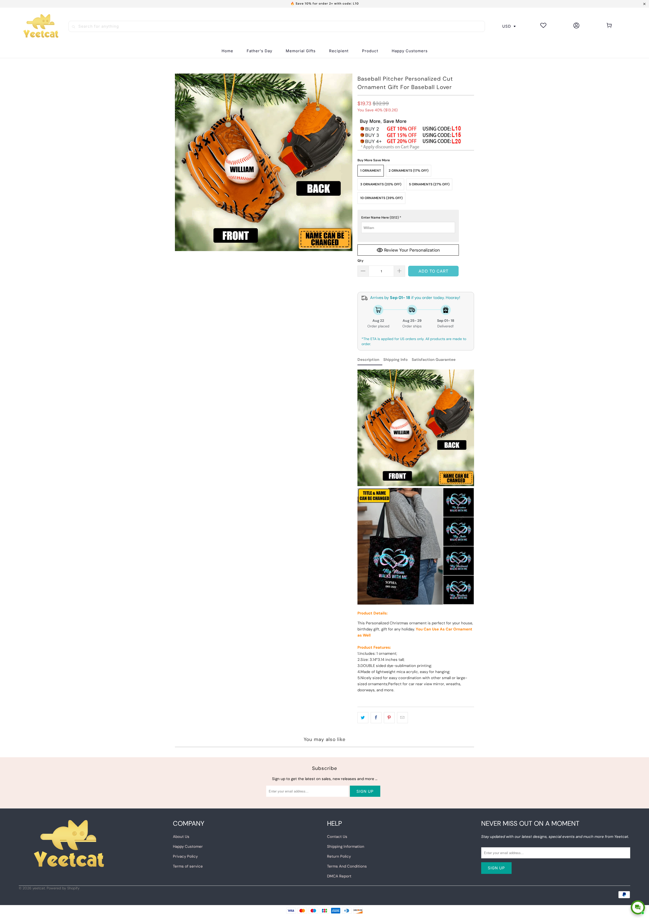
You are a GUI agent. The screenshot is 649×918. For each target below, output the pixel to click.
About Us (181, 836)
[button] (339, 51)
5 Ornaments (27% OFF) (429, 184)
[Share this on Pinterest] (389, 717)
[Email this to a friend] (402, 717)
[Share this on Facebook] (376, 717)
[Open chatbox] (638, 907)
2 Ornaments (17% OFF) (408, 170)
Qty (360, 260)
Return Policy (339, 856)
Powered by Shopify (63, 888)
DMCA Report (339, 876)
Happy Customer (188, 846)
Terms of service (188, 866)
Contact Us (337, 836)
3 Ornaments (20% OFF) (380, 184)
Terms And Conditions (347, 866)
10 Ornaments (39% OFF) (381, 198)
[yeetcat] (40, 26)
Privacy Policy (185, 856)
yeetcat (38, 888)
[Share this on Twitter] (362, 717)
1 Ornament (370, 170)
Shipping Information (345, 846)
